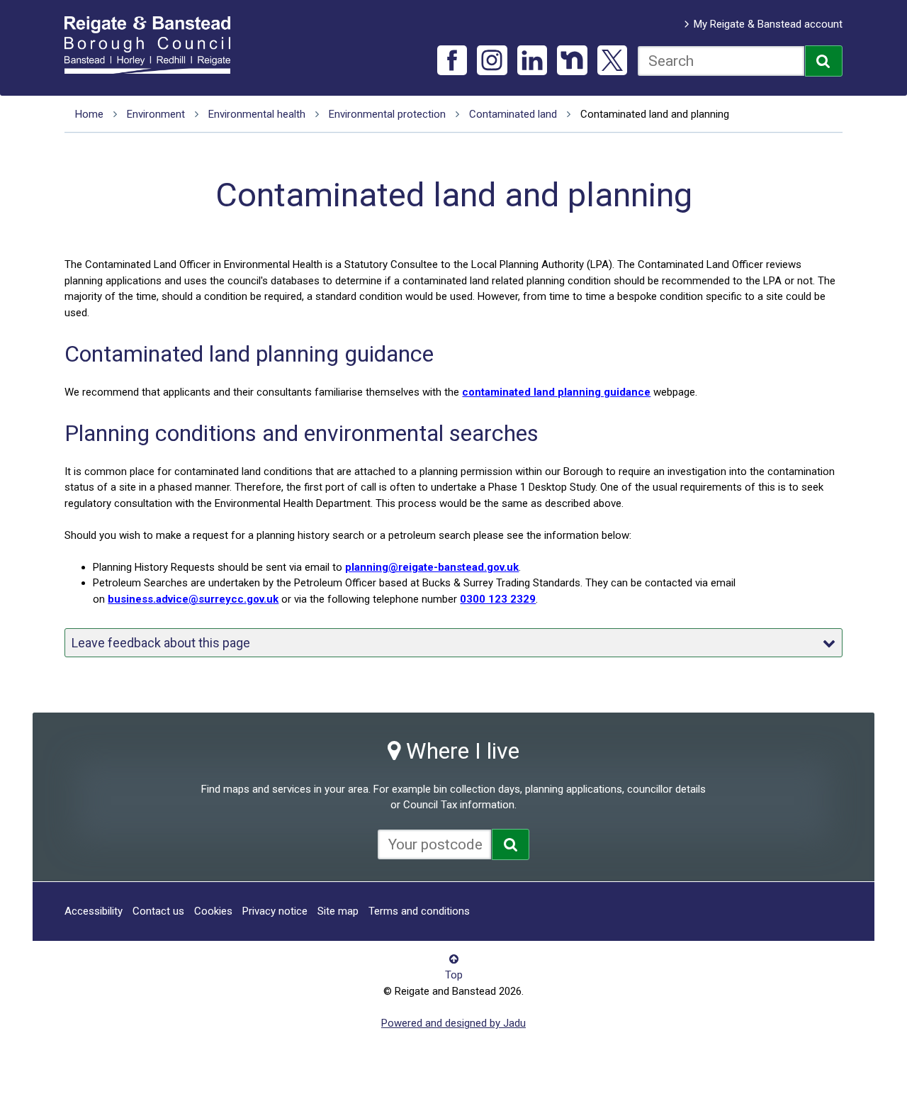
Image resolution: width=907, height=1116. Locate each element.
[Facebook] (452, 60)
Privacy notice (275, 911)
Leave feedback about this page (161, 642)
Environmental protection (387, 114)
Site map (338, 911)
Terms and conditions (419, 911)
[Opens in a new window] (510, 844)
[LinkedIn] (532, 60)
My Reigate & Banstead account (768, 24)
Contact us (158, 911)
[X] (612, 60)
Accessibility (93, 911)
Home (89, 114)
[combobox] (721, 61)
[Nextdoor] (572, 60)
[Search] (824, 61)
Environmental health (256, 114)
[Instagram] (492, 60)
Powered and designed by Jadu (453, 1023)
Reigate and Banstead (154, 45)
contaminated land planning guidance (556, 392)
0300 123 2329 (498, 599)
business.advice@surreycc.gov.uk (193, 599)
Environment (156, 114)
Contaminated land (513, 114)
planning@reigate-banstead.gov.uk (432, 567)
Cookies (213, 911)
